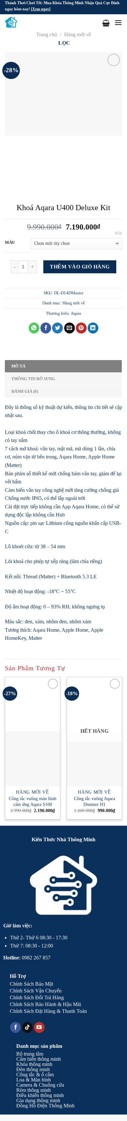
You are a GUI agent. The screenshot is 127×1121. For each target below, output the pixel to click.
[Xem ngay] (40, 9)
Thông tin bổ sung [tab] (33, 379)
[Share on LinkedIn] (93, 328)
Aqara (76, 313)
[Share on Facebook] (45, 328)
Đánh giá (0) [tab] (24, 391)
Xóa (118, 233)
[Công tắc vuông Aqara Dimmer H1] (94, 758)
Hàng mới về (77, 34)
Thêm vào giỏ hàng (79, 266)
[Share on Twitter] (57, 328)
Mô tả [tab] (18, 366)
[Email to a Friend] (69, 328)
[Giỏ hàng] (106, 23)
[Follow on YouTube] (39, 1027)
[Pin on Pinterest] (81, 328)
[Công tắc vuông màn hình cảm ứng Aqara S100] (32, 758)
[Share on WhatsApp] (34, 328)
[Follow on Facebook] (15, 1027)
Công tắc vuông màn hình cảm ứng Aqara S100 (32, 801)
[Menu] (118, 22)
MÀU (10, 242)
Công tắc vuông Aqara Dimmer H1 (94, 801)
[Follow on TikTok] (27, 1027)
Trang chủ (46, 34)
